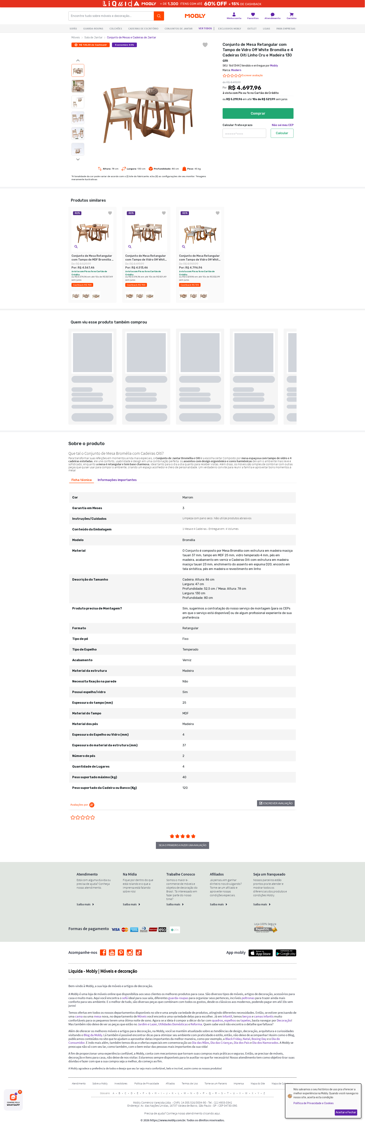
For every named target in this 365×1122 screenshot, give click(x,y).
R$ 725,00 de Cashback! (93, 45)
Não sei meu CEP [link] (283, 125)
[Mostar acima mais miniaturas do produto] (78, 60)
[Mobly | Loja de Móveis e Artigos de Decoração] (195, 16)
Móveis (75, 37)
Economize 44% (124, 45)
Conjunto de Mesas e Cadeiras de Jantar (131, 37)
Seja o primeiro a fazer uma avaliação (182, 845)
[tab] (81, 480)
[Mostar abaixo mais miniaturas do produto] (78, 159)
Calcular (282, 133)
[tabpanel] (182, 639)
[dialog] (323, 1101)
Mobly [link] (274, 65)
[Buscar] (159, 16)
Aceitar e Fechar (346, 1112)
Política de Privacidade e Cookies (314, 1103)
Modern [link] (236, 70)
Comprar (258, 113)
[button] (76, 246)
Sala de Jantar (93, 37)
